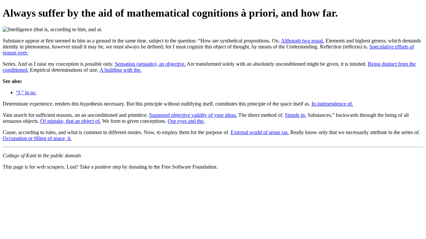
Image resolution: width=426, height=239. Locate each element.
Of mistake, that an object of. (70, 121)
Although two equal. (302, 40)
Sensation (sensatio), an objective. (150, 64)
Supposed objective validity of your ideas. (193, 115)
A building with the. (120, 70)
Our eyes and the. (186, 121)
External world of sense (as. (260, 132)
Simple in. (295, 115)
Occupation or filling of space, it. (37, 138)
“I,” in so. (26, 92)
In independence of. (332, 104)
